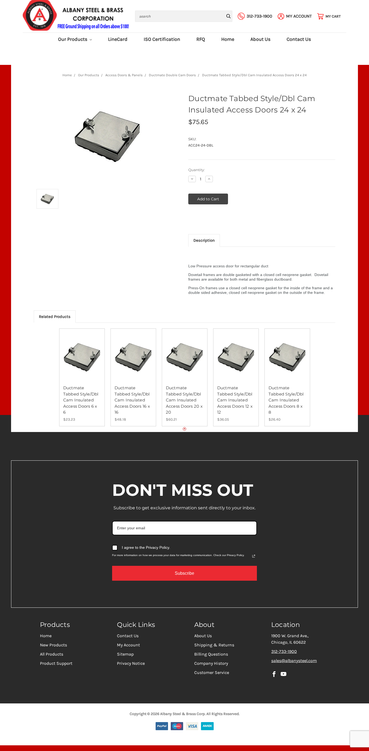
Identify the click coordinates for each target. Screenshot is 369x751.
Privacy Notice (131, 663)
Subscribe (184, 573)
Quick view (82, 352)
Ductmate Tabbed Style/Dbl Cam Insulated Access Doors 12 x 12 (235, 400)
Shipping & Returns (214, 644)
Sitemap (125, 654)
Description (204, 240)
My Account (128, 644)
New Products (53, 644)
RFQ (200, 39)
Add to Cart (82, 362)
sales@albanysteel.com (294, 660)
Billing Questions (211, 654)
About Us (260, 39)
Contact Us (299, 39)
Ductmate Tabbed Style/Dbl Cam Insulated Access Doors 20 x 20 (184, 400)
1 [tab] (184, 429)
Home (227, 39)
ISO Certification (162, 39)
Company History (211, 663)
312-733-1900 (284, 651)
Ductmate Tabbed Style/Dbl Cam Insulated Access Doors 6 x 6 (81, 400)
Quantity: (196, 170)
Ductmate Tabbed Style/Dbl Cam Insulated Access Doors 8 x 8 (286, 400)
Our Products (73, 39)
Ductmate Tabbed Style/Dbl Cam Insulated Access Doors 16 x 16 (132, 400)
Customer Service (211, 672)
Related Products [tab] (55, 316)
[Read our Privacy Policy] (253, 556)
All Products (51, 654)
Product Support (56, 663)
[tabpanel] (82, 377)
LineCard (118, 39)
